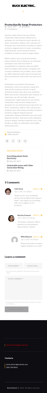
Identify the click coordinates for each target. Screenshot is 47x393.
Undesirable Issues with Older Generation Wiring (20, 166)
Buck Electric (12, 388)
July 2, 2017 (12, 27)
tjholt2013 (25, 27)
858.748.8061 (12, 367)
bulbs (10, 134)
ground (15, 134)
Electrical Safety (13, 132)
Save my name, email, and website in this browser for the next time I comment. (22, 272)
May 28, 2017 (15, 161)
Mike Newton (26, 237)
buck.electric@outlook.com (17, 364)
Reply (36, 189)
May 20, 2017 (15, 171)
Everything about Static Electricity (17, 157)
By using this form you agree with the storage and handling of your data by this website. (23, 302)
